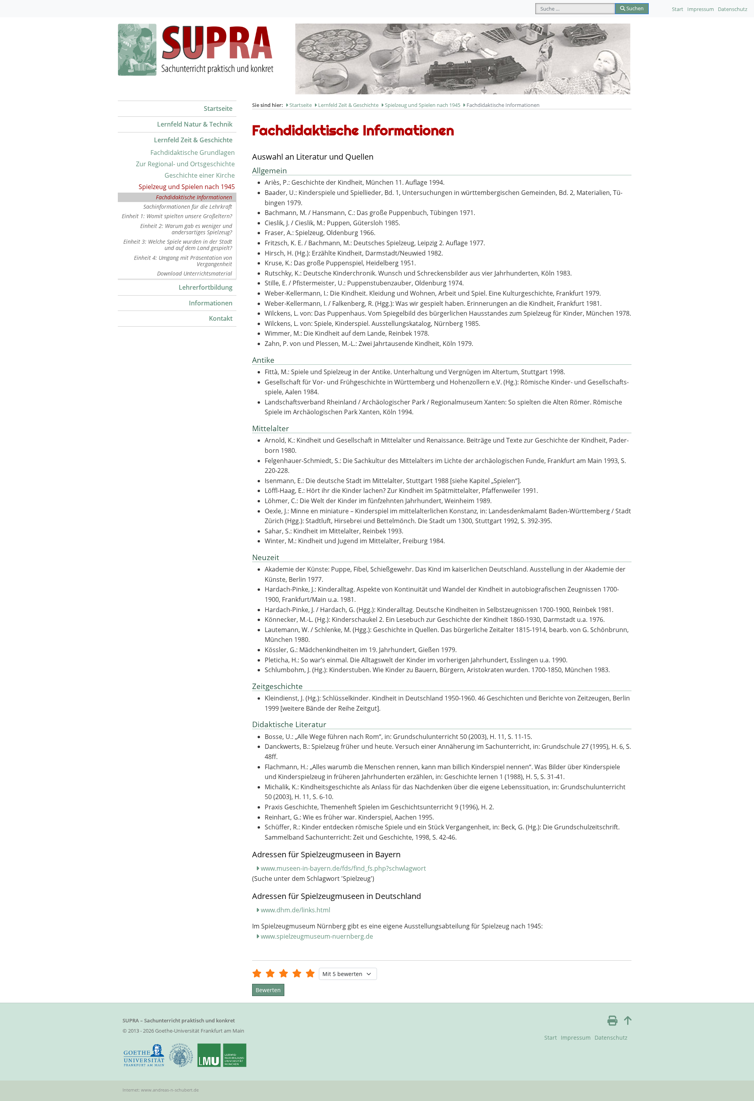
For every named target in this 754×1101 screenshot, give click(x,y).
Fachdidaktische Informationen (194, 197)
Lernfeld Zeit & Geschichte (193, 140)
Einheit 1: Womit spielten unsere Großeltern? (177, 216)
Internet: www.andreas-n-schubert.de (161, 1090)
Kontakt (220, 318)
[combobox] (575, 8)
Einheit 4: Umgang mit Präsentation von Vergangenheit (183, 261)
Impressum (700, 9)
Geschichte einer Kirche (200, 175)
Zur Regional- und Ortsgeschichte (185, 164)
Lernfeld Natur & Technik (194, 124)
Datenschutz (732, 9)
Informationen (210, 303)
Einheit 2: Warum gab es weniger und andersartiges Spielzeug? (186, 229)
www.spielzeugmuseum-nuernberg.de (317, 936)
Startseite (218, 108)
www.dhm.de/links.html (295, 910)
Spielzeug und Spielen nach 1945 (187, 186)
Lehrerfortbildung (205, 287)
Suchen (634, 8)
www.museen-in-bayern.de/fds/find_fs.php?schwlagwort (343, 868)
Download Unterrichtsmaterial (194, 273)
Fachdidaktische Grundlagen (192, 152)
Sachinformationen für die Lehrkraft (187, 206)
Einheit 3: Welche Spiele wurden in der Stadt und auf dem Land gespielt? (177, 245)
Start (677, 9)
